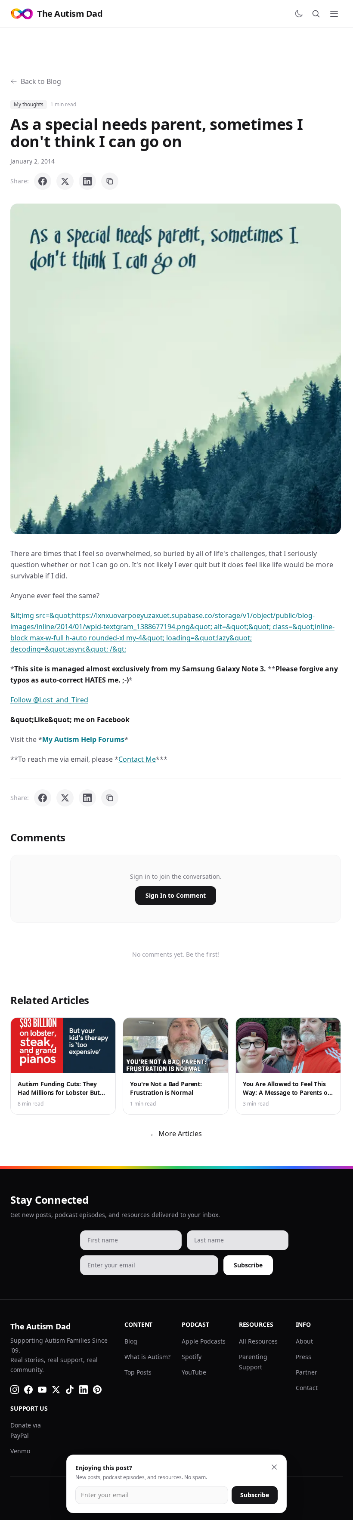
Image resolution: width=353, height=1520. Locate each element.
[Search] (316, 14)
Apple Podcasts (204, 1341)
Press (303, 1357)
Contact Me (137, 759)
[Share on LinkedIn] (87, 181)
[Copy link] (109, 181)
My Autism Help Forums (83, 739)
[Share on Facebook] (42, 181)
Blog (130, 1341)
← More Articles (176, 1133)
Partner (306, 1372)
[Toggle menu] (334, 13)
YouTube (194, 1372)
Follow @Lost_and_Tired (49, 699)
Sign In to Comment (176, 895)
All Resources (258, 1341)
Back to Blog (41, 81)
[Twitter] (56, 1389)
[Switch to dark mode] (299, 14)
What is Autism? (147, 1357)
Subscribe (248, 1265)
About (304, 1341)
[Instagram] (14, 1389)
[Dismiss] (274, 1467)
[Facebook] (28, 1389)
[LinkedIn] (83, 1389)
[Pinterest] (97, 1389)
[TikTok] (69, 1389)
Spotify (191, 1357)
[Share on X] (65, 181)
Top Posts (138, 1372)
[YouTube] (42, 1389)
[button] (175, 369)
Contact (307, 1388)
